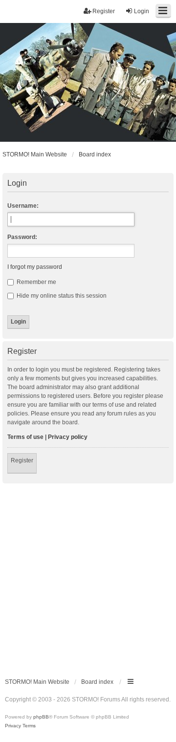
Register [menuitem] (103, 11)
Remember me (35, 282)
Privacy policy (68, 437)
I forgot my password (34, 266)
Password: (22, 237)
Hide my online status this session (61, 295)
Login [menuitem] (141, 11)
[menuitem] (13, 725)
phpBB (41, 717)
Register (22, 460)
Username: (23, 205)
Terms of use (25, 437)
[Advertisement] (88, 576)
